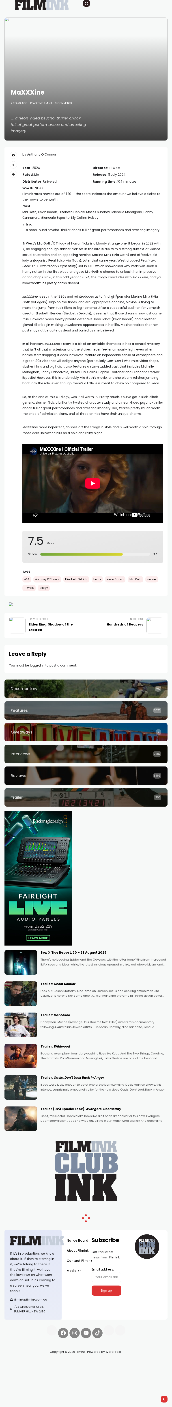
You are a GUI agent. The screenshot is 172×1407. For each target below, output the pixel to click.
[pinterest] (13, 174)
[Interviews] (86, 754)
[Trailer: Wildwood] (20, 1056)
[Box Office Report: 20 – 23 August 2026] (20, 962)
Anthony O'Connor (47, 579)
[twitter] (13, 164)
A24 (26, 579)
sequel (151, 579)
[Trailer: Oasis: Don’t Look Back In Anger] (20, 1087)
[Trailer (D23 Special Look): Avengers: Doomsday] (20, 1118)
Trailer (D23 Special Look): (81, 1109)
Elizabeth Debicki (76, 579)
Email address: (103, 1269)
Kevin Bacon (115, 579)
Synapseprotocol (17, 1362)
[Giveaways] (86, 732)
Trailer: (58, 984)
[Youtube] (86, 1333)
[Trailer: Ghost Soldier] (20, 993)
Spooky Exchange (18, 1367)
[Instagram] (74, 1333)
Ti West (29, 588)
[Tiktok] (97, 1333)
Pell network (41, 1362)
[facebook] (13, 155)
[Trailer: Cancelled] (20, 1025)
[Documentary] (86, 689)
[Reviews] (86, 775)
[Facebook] (63, 1333)
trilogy (44, 588)
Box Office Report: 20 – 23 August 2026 (73, 952)
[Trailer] (86, 797)
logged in (37, 665)
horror (97, 579)
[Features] (86, 710)
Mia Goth (135, 579)
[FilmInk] (33, 1240)
